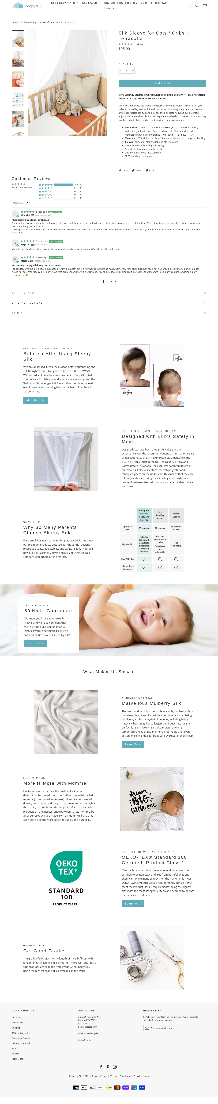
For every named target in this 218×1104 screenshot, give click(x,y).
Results (109, 8)
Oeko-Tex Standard (21, 1043)
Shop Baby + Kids (63, 2)
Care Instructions (27, 302)
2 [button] (107, 281)
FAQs (14, 1048)
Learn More (35, 643)
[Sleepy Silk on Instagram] (115, 1067)
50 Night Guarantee (21, 1033)
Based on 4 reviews (22, 187)
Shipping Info (23, 292)
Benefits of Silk (19, 1022)
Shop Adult (90, 2)
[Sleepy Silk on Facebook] (101, 1067)
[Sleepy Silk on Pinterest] (108, 1067)
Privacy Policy (99, 1076)
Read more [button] (17, 232)
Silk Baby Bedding (27, 22)
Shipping (16, 1027)
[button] (126, 44)
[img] (28, 211)
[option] (67, 83)
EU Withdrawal (141, 1076)
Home (15, 22)
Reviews (161, 2)
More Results (36, 400)
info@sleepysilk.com (93, 1033)
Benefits (146, 2)
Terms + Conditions (120, 1076)
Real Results (17, 1058)
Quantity (126, 64)
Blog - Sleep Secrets (21, 1038)
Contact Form (84, 1039)
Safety (17, 312)
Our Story (16, 1017)
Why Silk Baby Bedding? (120, 2)
